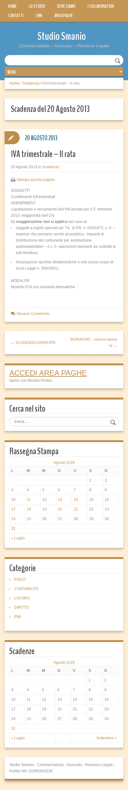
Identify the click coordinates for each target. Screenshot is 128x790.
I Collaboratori (101, 6)
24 (13, 519)
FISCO (19, 579)
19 (44, 509)
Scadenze (50, 167)
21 (76, 509)
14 (76, 499)
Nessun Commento (33, 314)
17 (13, 509)
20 (60, 509)
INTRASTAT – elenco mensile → (94, 342)
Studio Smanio (62, 36)
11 (29, 499)
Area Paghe (63, 15)
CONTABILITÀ (26, 589)
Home (12, 6)
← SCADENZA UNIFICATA (33, 342)
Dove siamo (66, 6)
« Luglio (18, 538)
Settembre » (106, 738)
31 (13, 728)
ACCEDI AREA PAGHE (48, 373)
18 (29, 509)
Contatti (16, 15)
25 (29, 519)
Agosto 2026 (64, 462)
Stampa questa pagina (35, 180)
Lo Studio (37, 6)
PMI (17, 617)
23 (107, 509)
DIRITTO (21, 607)
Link (39, 15)
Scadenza (30, 83)
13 (60, 499)
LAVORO (22, 598)
